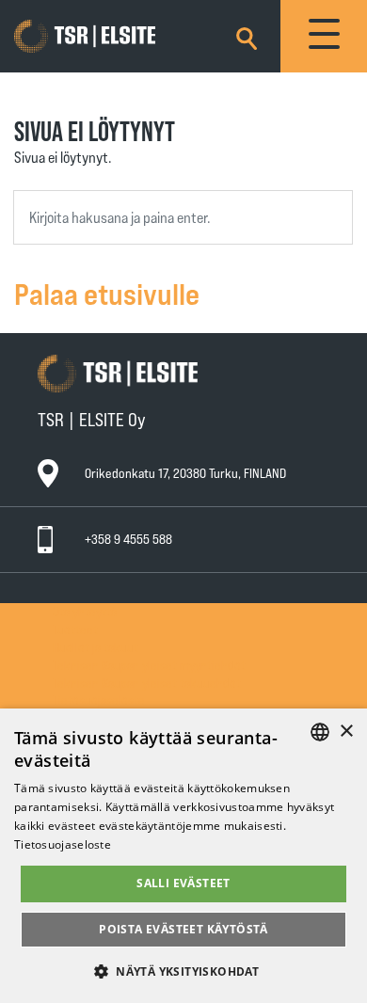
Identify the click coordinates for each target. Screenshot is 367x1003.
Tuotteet (75, 629)
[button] (183, 970)
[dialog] (183, 855)
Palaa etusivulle (106, 292)
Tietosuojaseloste (99, 700)
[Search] (246, 35)
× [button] (346, 731)
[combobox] (183, 217)
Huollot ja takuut (95, 647)
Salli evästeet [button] (183, 883)
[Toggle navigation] (323, 36)
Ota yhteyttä (85, 611)
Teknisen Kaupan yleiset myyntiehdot (149, 665)
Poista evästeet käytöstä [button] (183, 929)
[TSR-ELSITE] (112, 37)
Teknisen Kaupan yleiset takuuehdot (147, 683)
